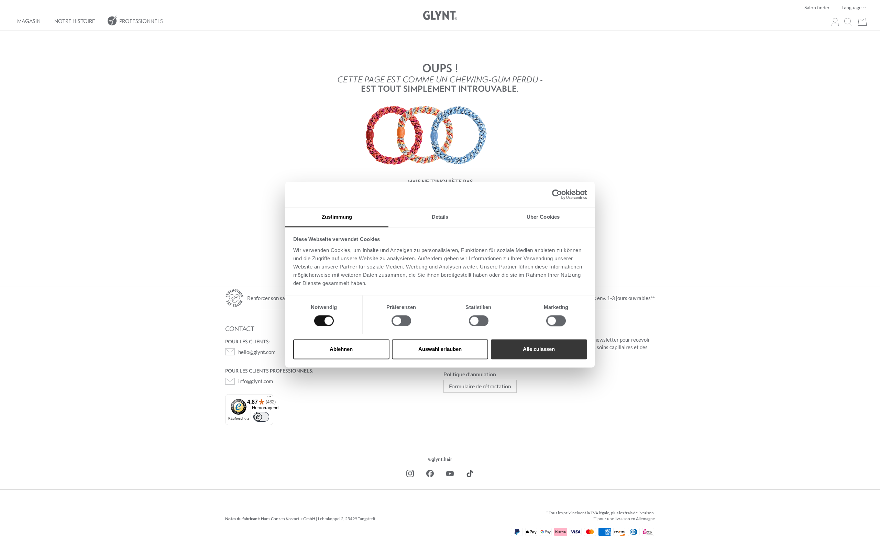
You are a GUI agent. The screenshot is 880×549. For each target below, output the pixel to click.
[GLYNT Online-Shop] (440, 15)
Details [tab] (440, 217)
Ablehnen (341, 349)
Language (852, 7)
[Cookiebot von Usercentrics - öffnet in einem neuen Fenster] (557, 194)
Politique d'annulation (469, 374)
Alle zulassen (539, 349)
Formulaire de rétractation (480, 386)
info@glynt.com (255, 381)
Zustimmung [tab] (337, 217)
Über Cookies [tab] (543, 217)
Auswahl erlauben (440, 349)
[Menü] (269, 397)
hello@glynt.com (256, 352)
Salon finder (817, 7)
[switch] (401, 320)
